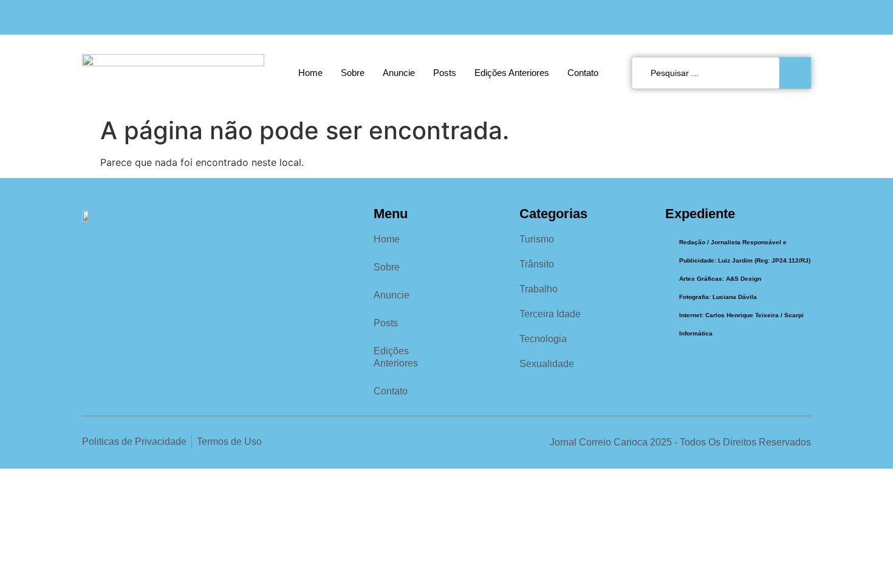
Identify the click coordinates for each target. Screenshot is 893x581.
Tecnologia (543, 339)
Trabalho (538, 289)
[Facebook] (753, 17)
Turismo (536, 239)
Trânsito (536, 264)
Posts (444, 72)
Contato (582, 72)
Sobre (352, 72)
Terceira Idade (550, 314)
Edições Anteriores (511, 72)
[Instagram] (778, 17)
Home (310, 72)
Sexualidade (546, 364)
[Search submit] (798, 73)
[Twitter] (803, 17)
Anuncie (399, 72)
